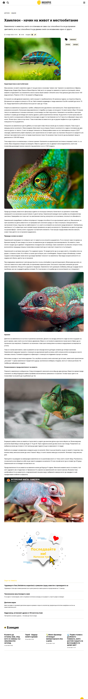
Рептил (68, 44)
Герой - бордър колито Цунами (31, 636)
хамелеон (73, 39)
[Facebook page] (4, 3)
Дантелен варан (10, 602)
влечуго (75, 44)
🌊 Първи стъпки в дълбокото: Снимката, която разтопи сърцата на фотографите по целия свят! (75, 640)
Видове (13, 13)
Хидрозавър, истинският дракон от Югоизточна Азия (23, 613)
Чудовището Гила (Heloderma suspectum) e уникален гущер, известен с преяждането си (36, 585)
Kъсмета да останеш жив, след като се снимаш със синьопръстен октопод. (12, 639)
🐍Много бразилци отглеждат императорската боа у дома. (54, 638)
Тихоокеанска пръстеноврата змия (17, 594)
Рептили (7, 13)
